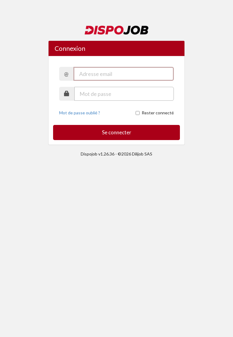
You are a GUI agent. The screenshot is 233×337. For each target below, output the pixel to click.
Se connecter (116, 132)
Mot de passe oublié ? (79, 112)
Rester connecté (158, 112)
